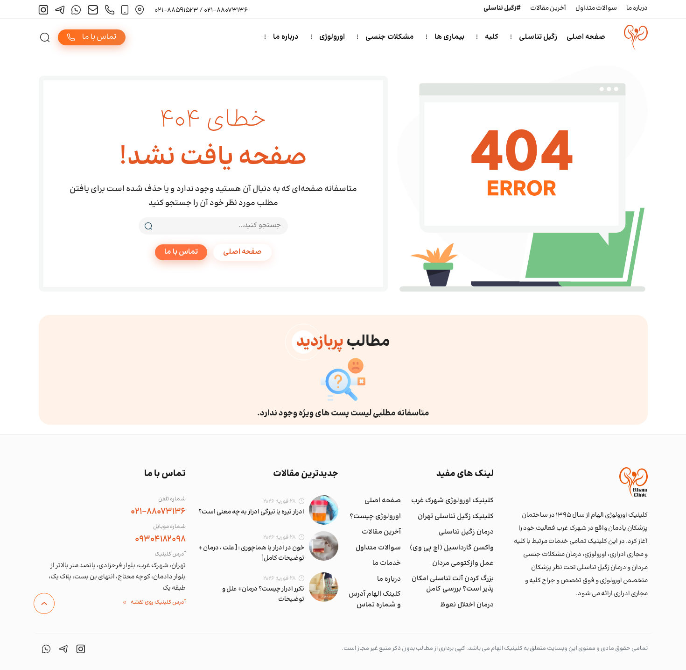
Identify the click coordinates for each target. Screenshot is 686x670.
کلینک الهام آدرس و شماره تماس (375, 599)
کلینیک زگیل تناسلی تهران (456, 517)
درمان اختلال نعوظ (467, 605)
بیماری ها (449, 37)
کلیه (491, 37)
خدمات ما (386, 563)
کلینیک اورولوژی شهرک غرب (452, 501)
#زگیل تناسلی (502, 8)
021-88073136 (158, 511)
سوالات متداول (596, 8)
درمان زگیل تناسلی (466, 532)
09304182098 (160, 539)
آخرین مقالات (548, 8)
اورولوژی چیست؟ (375, 517)
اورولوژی (332, 37)
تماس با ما (181, 252)
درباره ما (637, 8)
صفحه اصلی (586, 37)
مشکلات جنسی (389, 37)
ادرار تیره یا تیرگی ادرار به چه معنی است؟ (251, 512)
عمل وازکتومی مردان (463, 563)
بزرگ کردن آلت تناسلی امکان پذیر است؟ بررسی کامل (453, 584)
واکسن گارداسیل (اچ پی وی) (452, 548)
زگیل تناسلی (538, 37)
